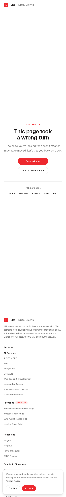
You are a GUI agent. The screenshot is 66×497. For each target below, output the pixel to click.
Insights (36, 193)
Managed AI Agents (13, 384)
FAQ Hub (8, 445)
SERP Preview (10, 456)
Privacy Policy (13, 481)
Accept (29, 488)
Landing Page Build (13, 424)
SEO (6, 363)
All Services (10, 353)
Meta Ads (8, 373)
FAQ (55, 193)
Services (23, 193)
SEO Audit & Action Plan (15, 419)
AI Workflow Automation (16, 389)
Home (12, 193)
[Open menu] (59, 5)
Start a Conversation (33, 170)
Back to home (33, 161)
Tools (47, 193)
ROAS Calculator (12, 450)
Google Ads (9, 368)
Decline (13, 488)
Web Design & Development (17, 379)
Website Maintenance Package (19, 408)
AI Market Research (13, 394)
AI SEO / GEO (10, 358)
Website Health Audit (14, 413)
